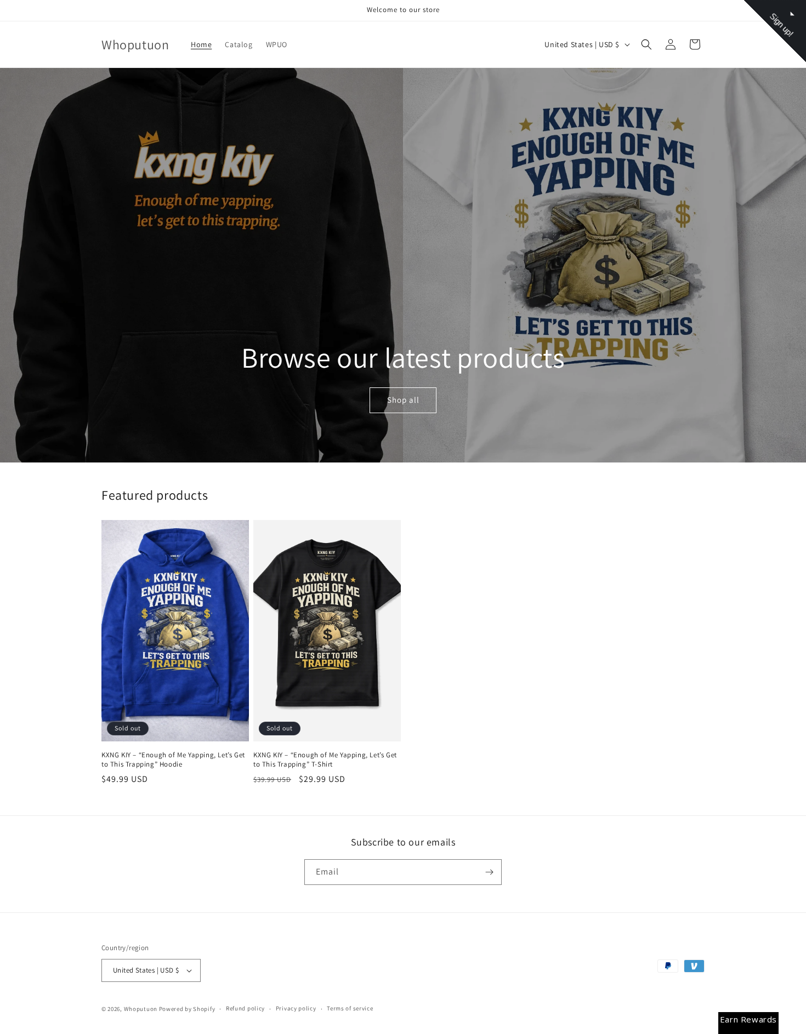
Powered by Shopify (187, 1009)
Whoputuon (140, 1009)
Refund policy (245, 1008)
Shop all (403, 400)
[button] (646, 44)
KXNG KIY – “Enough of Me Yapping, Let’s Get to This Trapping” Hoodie (173, 760)
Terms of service (350, 1008)
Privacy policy (296, 1008)
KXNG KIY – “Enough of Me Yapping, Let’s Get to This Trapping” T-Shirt (325, 760)
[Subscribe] (489, 872)
